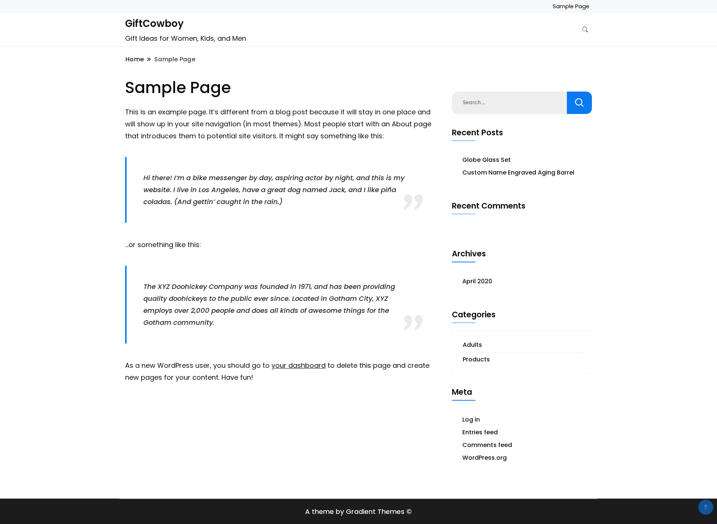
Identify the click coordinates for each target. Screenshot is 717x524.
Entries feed (480, 432)
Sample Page (571, 6)
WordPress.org (484, 457)
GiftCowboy (154, 23)
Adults (472, 344)
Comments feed (487, 445)
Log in (471, 419)
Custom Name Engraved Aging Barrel (518, 172)
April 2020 (477, 281)
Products (476, 359)
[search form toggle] (585, 30)
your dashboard (298, 365)
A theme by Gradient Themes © (358, 511)
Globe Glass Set (486, 159)
